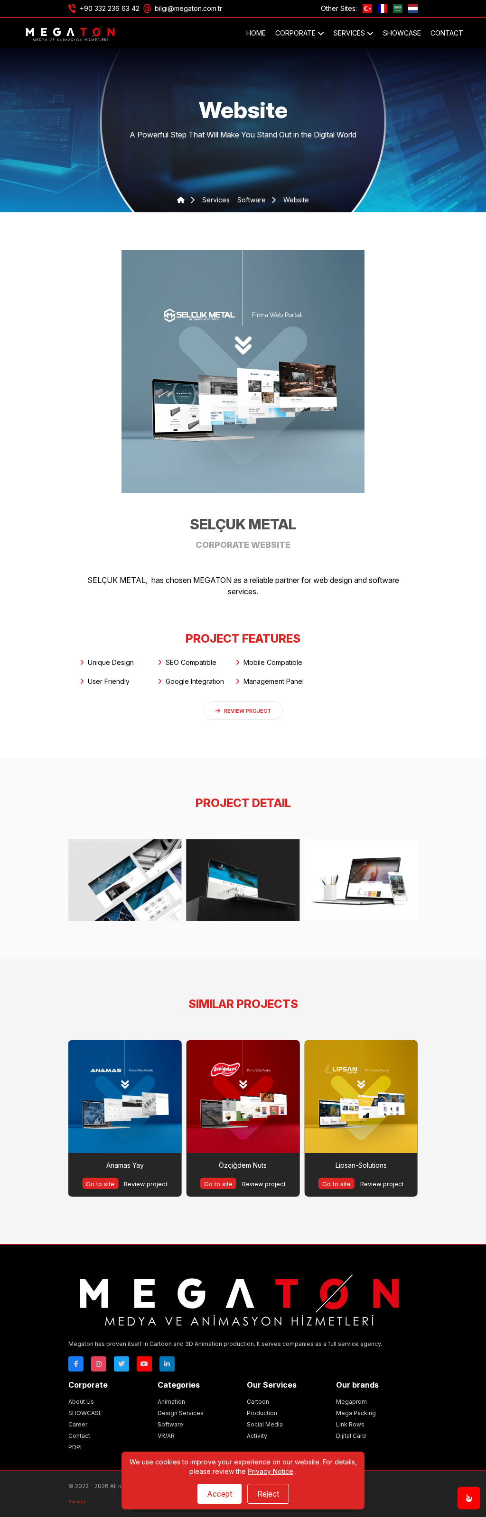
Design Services (181, 1413)
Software (170, 1424)
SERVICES (350, 33)
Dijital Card (351, 1435)
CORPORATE (296, 33)
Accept (219, 1494)
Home (256, 33)
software (252, 200)
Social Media (265, 1424)
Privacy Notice (270, 1471)
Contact (446, 33)
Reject (268, 1494)
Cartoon (258, 1401)
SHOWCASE (402, 33)
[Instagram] (98, 1364)
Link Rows (350, 1424)
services (216, 200)
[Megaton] (239, 1298)
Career (77, 1424)
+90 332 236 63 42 (110, 8)
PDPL (76, 1447)
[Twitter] (121, 1364)
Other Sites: (339, 8)
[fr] (382, 8)
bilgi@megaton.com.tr (188, 8)
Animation (171, 1401)
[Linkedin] (167, 1364)
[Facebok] (76, 1364)
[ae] (397, 8)
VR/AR (166, 1435)
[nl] (413, 8)
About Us (81, 1401)
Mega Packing (356, 1413)
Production (262, 1413)
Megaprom (351, 1401)
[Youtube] (144, 1364)
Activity (257, 1435)
